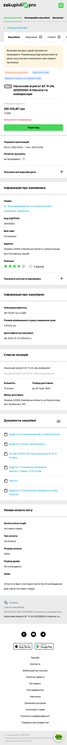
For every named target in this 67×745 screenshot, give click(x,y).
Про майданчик (35, 690)
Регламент (35, 683)
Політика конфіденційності (35, 716)
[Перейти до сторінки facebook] (24, 634)
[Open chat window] (59, 737)
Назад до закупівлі (17, 27)
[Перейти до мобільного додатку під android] (44, 646)
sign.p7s (13, 480)
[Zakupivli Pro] (19, 5)
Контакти (35, 664)
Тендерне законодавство (35, 722)
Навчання (35, 696)
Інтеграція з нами (35, 709)
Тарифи (35, 657)
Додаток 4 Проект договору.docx (27, 444)
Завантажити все (59, 420)
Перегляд (33, 127)
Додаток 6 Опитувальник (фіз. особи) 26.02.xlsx (34, 434)
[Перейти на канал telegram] (43, 634)
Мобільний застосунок (35, 670)
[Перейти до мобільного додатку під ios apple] (22, 646)
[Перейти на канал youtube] (33, 634)
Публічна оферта (35, 677)
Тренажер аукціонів (35, 703)
